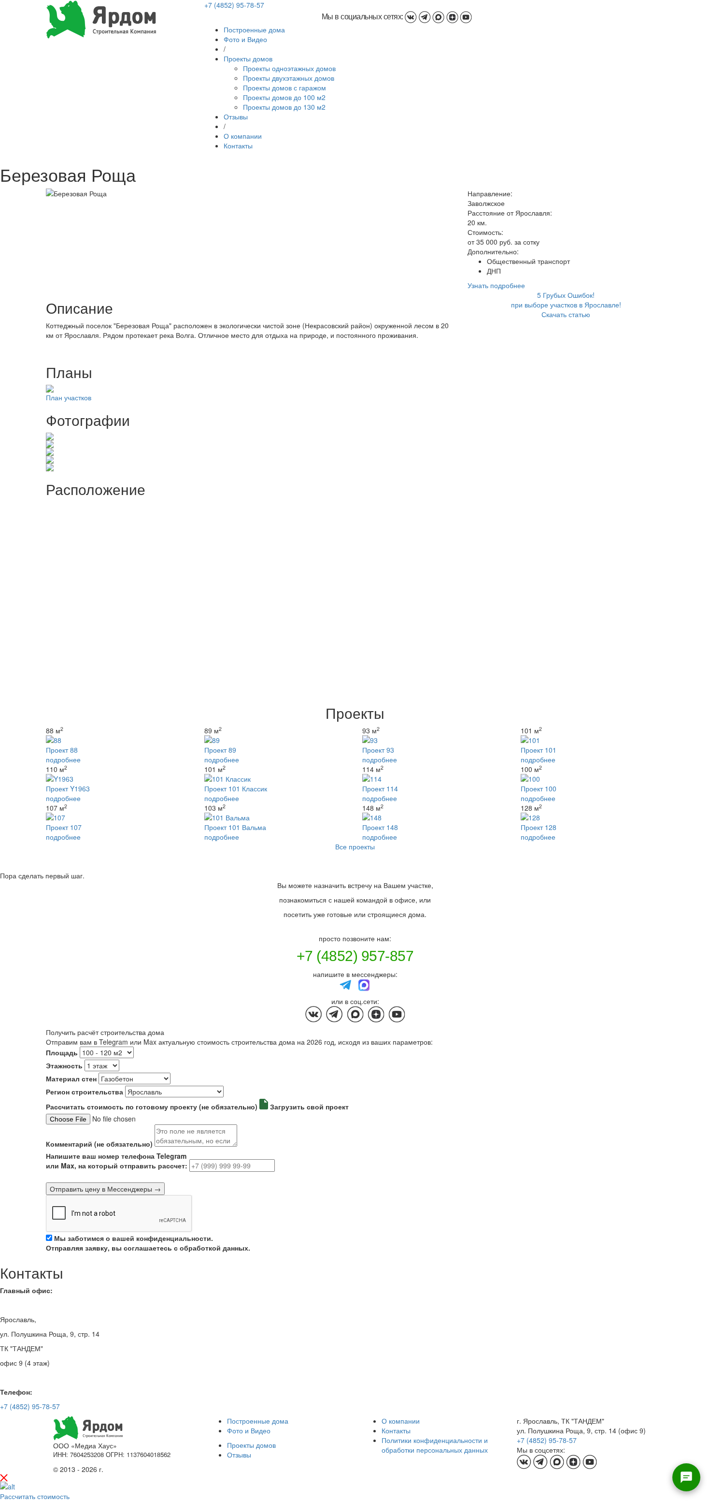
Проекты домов (248, 58)
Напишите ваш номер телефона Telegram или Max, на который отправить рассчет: (116, 1160)
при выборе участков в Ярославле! (566, 304)
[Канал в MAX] (438, 17)
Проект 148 (380, 827)
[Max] (364, 984)
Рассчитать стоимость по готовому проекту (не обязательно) (151, 1106)
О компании (243, 136)
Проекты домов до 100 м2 (284, 97)
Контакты (238, 145)
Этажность (64, 1065)
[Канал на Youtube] (466, 17)
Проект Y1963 (68, 788)
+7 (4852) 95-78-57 (234, 5)
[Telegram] (346, 984)
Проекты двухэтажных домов (288, 78)
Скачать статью (565, 314)
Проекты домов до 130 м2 (284, 107)
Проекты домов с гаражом (284, 87)
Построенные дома (254, 29)
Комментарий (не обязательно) (99, 1144)
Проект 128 (538, 827)
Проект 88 (62, 750)
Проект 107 (64, 827)
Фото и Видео (245, 39)
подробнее (63, 759)
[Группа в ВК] (411, 17)
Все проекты (355, 846)
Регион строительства (84, 1091)
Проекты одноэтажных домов (289, 68)
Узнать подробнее (496, 285)
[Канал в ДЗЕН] (452, 17)
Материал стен (71, 1078)
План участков (68, 397)
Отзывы (236, 116)
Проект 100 (538, 788)
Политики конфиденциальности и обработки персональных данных (435, 1445)
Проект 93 (378, 750)
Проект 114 (380, 788)
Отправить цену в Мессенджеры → (105, 1189)
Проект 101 (538, 750)
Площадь (62, 1052)
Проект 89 (220, 750)
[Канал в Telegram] (425, 17)
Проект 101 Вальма (235, 827)
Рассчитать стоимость (35, 1496)
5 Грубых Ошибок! (566, 295)
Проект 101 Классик (235, 788)
